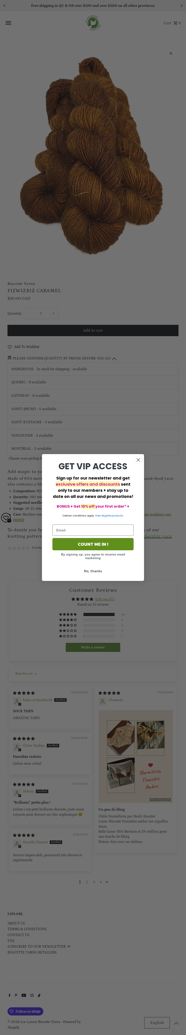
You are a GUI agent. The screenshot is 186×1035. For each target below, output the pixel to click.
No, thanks (93, 571)
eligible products (112, 515)
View (98, 515)
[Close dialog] (138, 460)
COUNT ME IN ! (93, 544)
